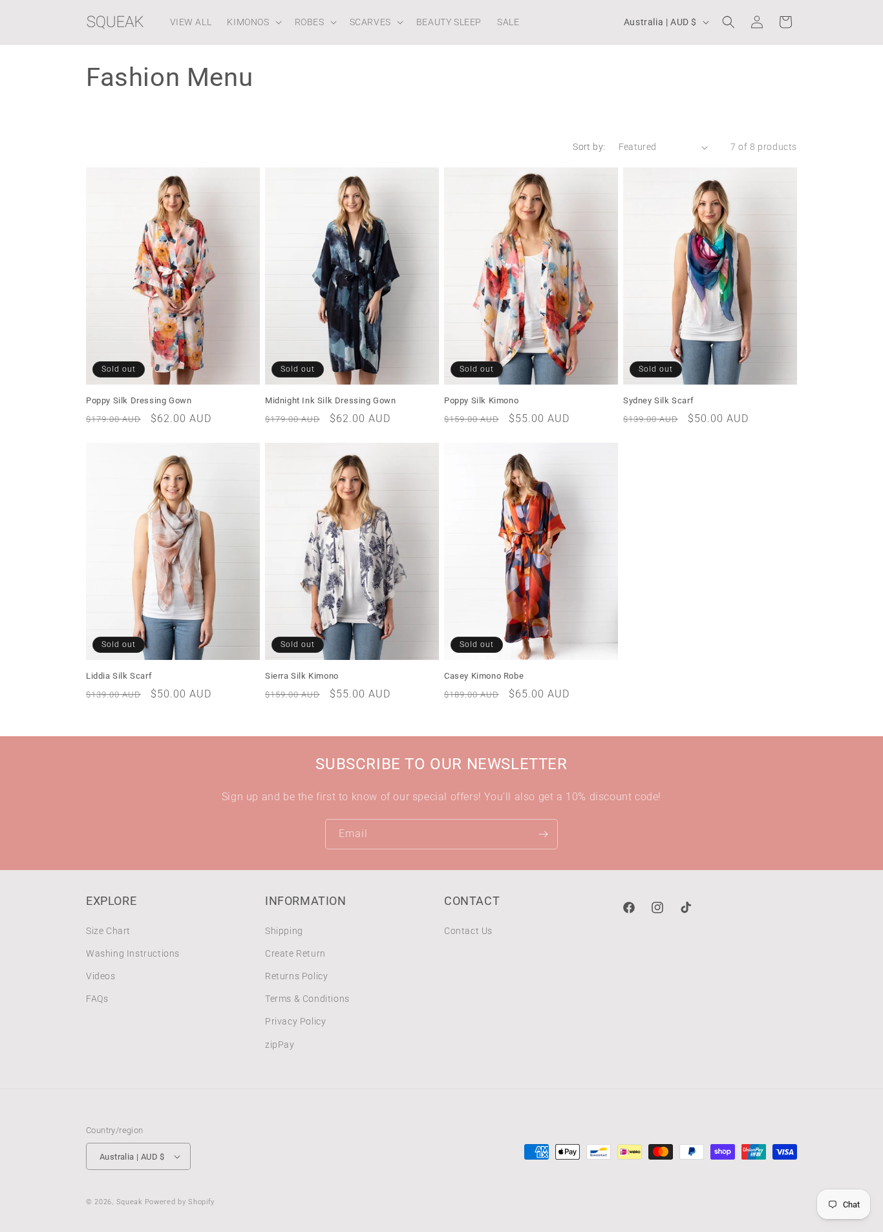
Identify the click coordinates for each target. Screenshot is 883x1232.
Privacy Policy (295, 1021)
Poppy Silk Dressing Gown (138, 400)
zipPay (280, 1044)
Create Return (295, 953)
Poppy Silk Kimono (481, 400)
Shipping (284, 931)
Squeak (129, 1202)
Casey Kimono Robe (484, 676)
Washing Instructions (133, 953)
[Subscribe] (543, 834)
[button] (252, 22)
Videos (101, 976)
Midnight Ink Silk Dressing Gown (330, 400)
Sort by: (589, 147)
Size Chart (108, 931)
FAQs (97, 998)
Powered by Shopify (180, 1202)
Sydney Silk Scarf (658, 400)
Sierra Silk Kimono (302, 676)
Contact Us (468, 931)
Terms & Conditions (307, 998)
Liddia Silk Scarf (119, 676)
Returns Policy (296, 976)
